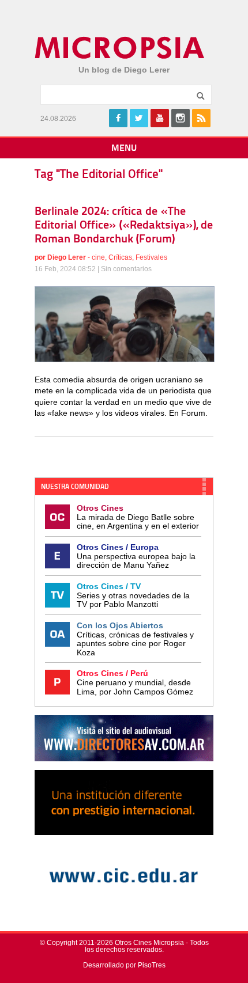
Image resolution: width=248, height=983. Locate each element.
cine (98, 257)
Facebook (118, 118)
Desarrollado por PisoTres (124, 965)
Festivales (151, 257)
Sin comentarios (126, 269)
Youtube (160, 118)
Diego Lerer (66, 257)
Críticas (120, 257)
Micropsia (120, 47)
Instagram (180, 118)
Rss (201, 118)
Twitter (139, 118)
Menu (124, 148)
